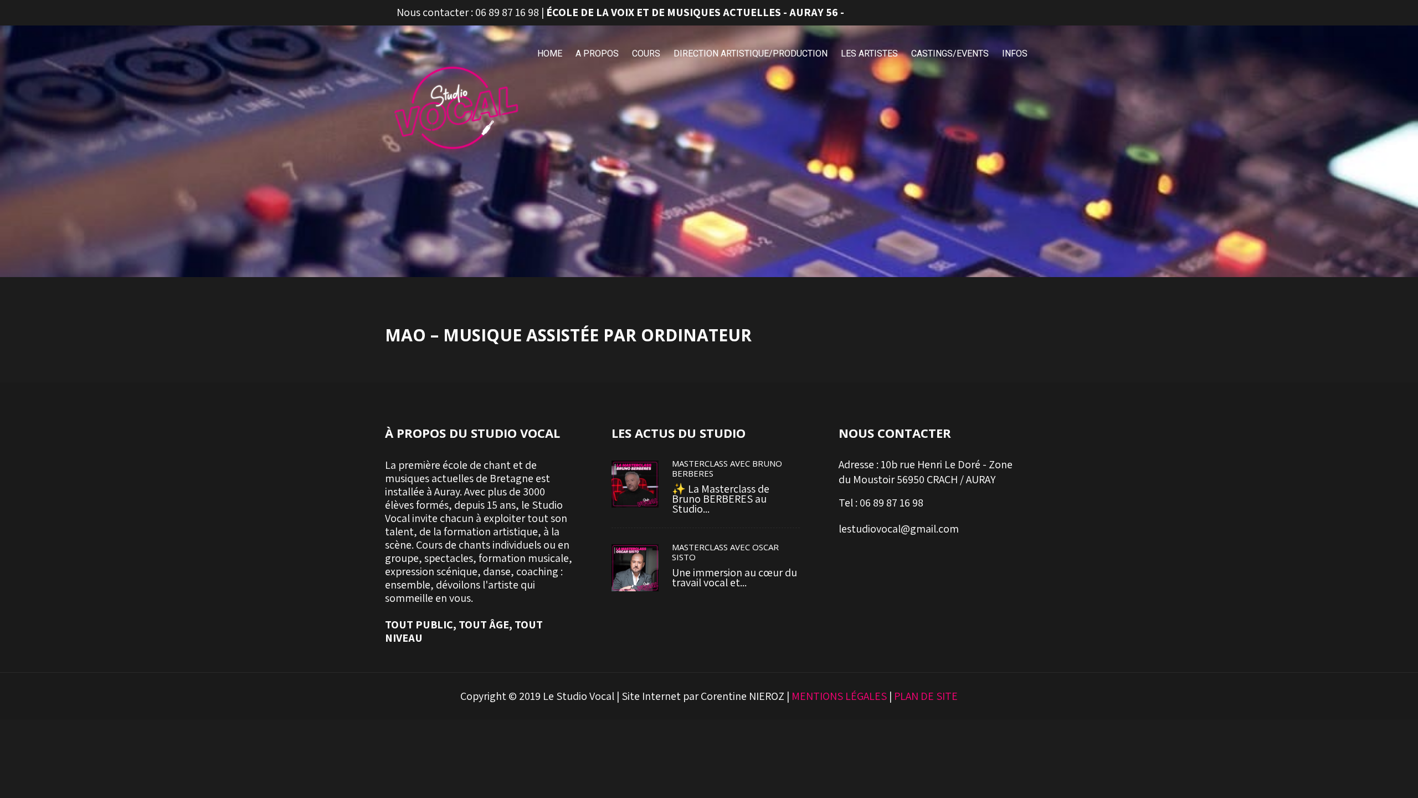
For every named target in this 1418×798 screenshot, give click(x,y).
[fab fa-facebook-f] (973, 12)
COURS (646, 53)
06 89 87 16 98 (507, 12)
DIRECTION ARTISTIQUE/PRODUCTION (751, 53)
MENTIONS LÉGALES (839, 696)
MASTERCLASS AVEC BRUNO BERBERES (727, 468)
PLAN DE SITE (926, 696)
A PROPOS (597, 53)
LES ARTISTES (869, 53)
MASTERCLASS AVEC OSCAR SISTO (725, 552)
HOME (549, 53)
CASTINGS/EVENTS (950, 53)
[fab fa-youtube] (1022, 12)
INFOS (1014, 53)
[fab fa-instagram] (998, 12)
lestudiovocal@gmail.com (899, 528)
